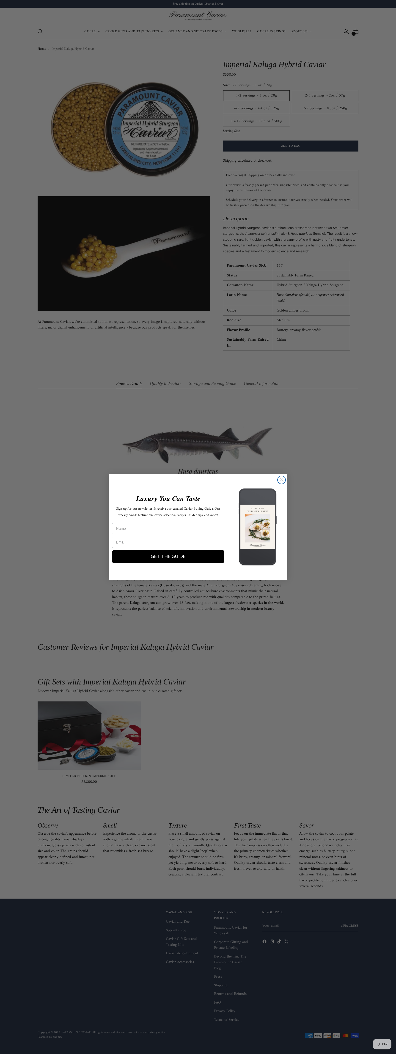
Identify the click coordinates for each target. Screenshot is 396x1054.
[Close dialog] (282, 480)
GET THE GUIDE (168, 556)
